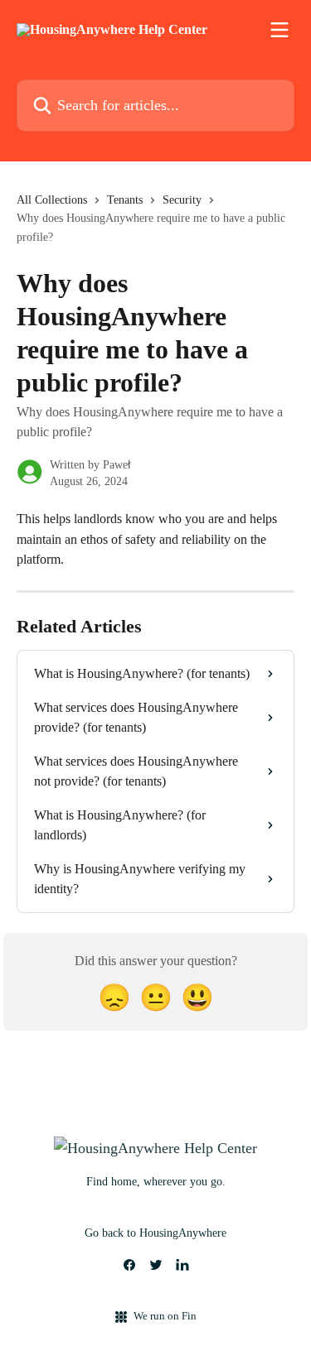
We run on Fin (165, 1316)
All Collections (52, 200)
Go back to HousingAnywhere (155, 1233)
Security (182, 200)
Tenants (125, 200)
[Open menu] (279, 30)
